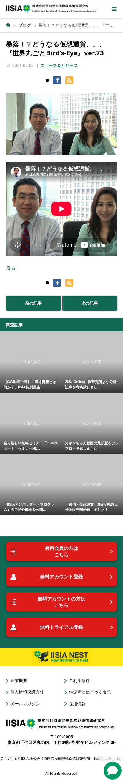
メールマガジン (25, 703)
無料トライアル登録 (61, 627)
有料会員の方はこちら (61, 551)
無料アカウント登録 (61, 576)
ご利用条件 (79, 680)
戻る (11, 268)
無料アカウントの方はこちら (61, 602)
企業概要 (18, 680)
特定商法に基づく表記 (90, 692)
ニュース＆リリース (59, 65)
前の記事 (33, 303)
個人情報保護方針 (27, 692)
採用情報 (77, 703)
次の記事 (89, 303)
